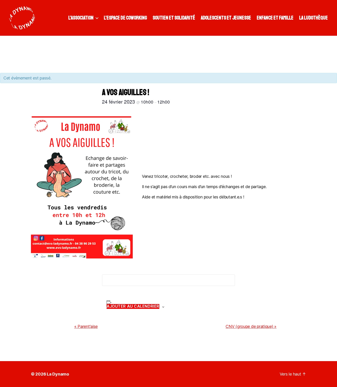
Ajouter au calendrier (133, 306)
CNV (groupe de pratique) (251, 326)
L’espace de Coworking (125, 18)
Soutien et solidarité (174, 18)
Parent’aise (86, 326)
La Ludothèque (313, 18)
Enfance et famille (275, 18)
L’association (81, 18)
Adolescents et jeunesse (226, 18)
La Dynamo (58, 374)
